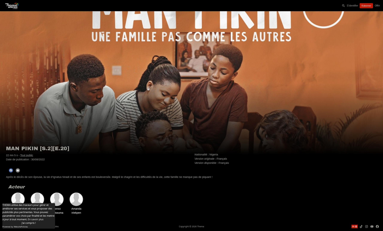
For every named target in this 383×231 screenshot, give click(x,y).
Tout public (26, 155)
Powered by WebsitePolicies (15, 227)
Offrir (377, 5)
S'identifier (352, 5)
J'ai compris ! (29, 223)
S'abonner (366, 5)
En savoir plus (36, 219)
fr (353, 226)
